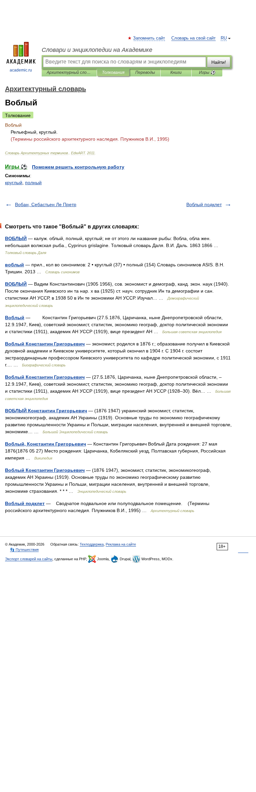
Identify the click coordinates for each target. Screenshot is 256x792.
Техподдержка (92, 544)
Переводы (145, 72)
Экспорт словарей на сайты (28, 559)
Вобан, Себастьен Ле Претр (45, 204)
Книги (176, 72)
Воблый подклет (204, 204)
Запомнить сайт (149, 38)
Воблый (14, 317)
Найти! (218, 62)
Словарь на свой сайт (193, 38)
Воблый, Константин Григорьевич (45, 444)
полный (33, 182)
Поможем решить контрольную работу (78, 167)
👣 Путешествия (24, 550)
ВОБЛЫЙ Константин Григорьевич (46, 410)
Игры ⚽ (207, 72)
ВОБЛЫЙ (16, 238)
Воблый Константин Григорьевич (45, 343)
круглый (13, 182)
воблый (14, 264)
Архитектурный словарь (69, 72)
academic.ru (21, 70)
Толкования (113, 72)
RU (224, 38)
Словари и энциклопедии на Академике (97, 50)
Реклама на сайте (121, 544)
